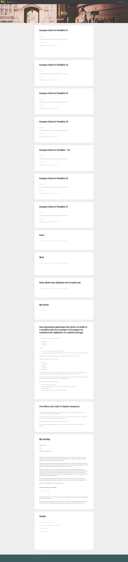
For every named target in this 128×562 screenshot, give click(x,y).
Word (41, 257)
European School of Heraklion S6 (53, 178)
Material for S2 (41, 70)
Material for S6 (41, 184)
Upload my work (42, 42)
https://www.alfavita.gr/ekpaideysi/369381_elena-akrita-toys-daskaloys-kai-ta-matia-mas (54, 288)
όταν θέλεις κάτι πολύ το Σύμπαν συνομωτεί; (59, 406)
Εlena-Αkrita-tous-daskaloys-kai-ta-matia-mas (60, 282)
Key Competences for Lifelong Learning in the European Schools (50, 525)
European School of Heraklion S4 (53, 121)
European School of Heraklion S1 (53, 30)
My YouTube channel (42, 310)
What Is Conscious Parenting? (44, 528)
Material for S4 (41, 127)
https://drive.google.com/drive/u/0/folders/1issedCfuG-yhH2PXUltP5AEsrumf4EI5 (53, 241)
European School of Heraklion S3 (53, 93)
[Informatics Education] (64, 13)
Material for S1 (41, 36)
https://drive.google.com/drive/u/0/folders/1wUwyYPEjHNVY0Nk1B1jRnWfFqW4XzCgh (53, 263)
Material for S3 (41, 99)
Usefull (42, 516)
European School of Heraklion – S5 (54, 150)
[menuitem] (3, 2)
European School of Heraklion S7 (53, 206)
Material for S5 (41, 155)
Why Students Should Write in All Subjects (46, 522)
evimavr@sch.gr (48, 45)
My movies (44, 304)
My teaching (44, 439)
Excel (41, 235)
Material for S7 (41, 212)
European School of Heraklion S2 (53, 65)
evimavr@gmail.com (55, 45)
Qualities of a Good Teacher (44, 531)
